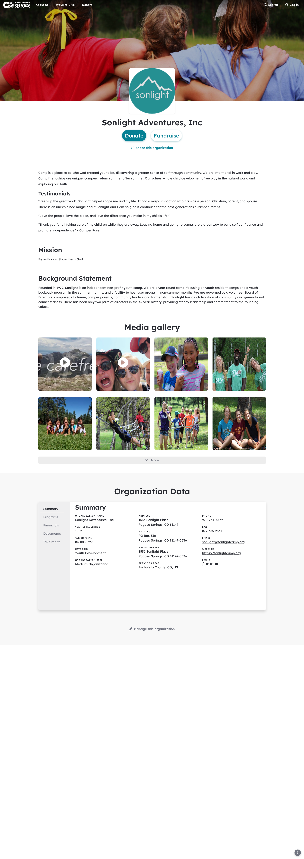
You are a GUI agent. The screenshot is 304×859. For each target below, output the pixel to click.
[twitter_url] (207, 564)
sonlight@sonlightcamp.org (223, 542)
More (155, 460)
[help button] (297, 853)
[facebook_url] (203, 564)
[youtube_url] (216, 564)
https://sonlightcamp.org (221, 553)
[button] (65, 362)
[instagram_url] (211, 564)
